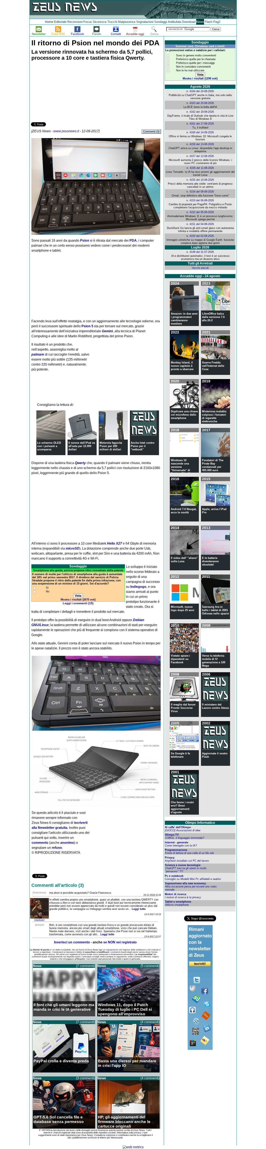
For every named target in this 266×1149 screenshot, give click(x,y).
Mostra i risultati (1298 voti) (200, 78)
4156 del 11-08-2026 (202, 167)
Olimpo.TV (172, 834)
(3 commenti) (85, 1078)
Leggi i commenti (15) (78, 603)
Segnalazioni (144, 21)
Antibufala (174, 21)
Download (188, 21)
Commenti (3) (151, 131)
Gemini (107, 331)
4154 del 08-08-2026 (202, 191)
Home (49, 21)
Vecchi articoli (200, 267)
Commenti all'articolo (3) (57, 885)
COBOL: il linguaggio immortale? (184, 837)
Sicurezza (99, 21)
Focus (87, 21)
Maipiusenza (126, 21)
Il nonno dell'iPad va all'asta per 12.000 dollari (81, 446)
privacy (137, 1132)
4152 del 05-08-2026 (202, 212)
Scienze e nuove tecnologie (182, 865)
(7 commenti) (85, 966)
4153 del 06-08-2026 (202, 200)
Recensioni (75, 21)
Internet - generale (176, 842)
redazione (111, 1135)
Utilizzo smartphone (177, 904)
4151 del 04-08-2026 (202, 224)
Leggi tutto (139, 909)
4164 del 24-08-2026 (202, 91)
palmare (37, 354)
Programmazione (176, 849)
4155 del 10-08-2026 (202, 179)
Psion (84, 240)
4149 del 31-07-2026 (202, 251)
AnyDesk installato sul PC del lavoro (187, 860)
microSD (72, 548)
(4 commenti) (150, 1022)
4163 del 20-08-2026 (202, 103)
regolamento (112, 950)
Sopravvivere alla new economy (185, 883)
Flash (208, 21)
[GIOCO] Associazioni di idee (182, 830)
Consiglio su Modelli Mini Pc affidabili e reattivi (193, 879)
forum (94, 1137)
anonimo (67, 842)
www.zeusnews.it (66, 131)
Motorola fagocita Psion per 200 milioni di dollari (111, 446)
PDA (133, 240)
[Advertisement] (62, 92)
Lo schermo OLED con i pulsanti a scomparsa (49, 446)
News (200, 21)
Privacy (169, 857)
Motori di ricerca (175, 894)
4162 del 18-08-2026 (202, 111)
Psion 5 (87, 326)
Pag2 (216, 21)
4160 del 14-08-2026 (202, 132)
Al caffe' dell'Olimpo (178, 827)
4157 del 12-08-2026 (202, 156)
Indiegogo (138, 586)
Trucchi (112, 21)
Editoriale (60, 21)
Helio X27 (114, 543)
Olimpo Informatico (200, 822)
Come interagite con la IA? (181, 845)
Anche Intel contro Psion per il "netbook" (142, 446)
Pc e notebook (174, 875)
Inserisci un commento (72, 942)
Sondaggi (160, 21)
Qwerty (80, 463)
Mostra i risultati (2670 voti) (78, 599)
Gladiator (39, 920)
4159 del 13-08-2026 (202, 144)
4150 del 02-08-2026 (202, 235)
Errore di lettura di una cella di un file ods (189, 853)
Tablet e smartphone (178, 901)
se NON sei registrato (120, 942)
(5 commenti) (150, 966)
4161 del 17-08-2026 (202, 123)
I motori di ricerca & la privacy (183, 897)
